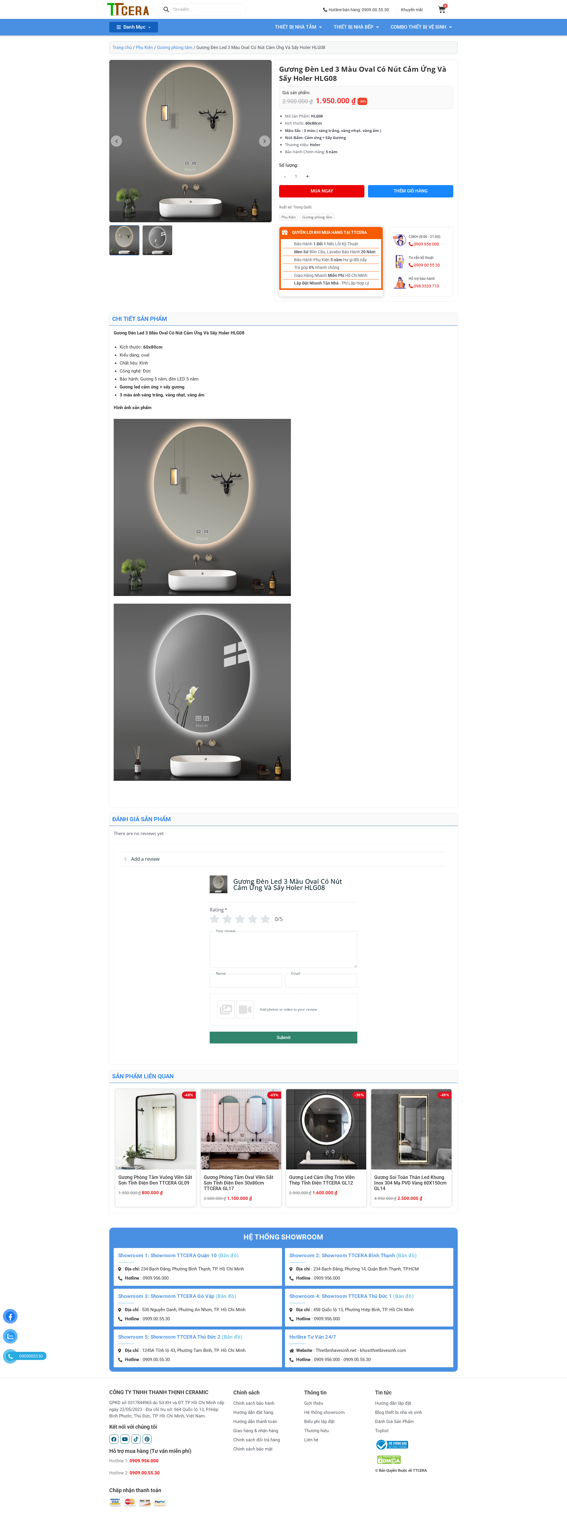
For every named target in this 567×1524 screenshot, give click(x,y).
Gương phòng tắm (174, 47)
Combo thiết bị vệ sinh (418, 27)
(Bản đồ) (228, 1255)
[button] (356, 10)
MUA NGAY (322, 191)
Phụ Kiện (144, 47)
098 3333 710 (426, 286)
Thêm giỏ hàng (411, 191)
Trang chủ (122, 47)
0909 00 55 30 (426, 265)
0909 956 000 (426, 244)
